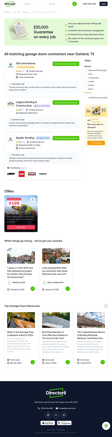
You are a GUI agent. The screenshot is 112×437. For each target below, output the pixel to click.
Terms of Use (51, 429)
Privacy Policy (61, 429)
